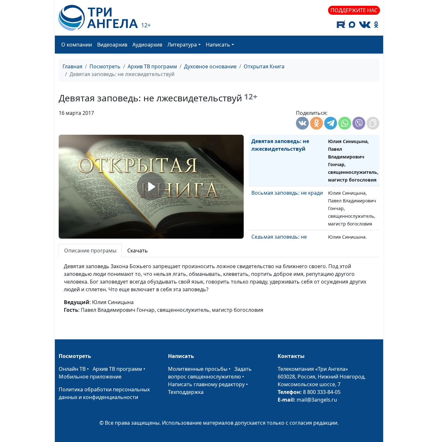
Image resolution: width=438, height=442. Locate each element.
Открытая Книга (264, 66)
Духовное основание (210, 66)
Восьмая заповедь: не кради (287, 192)
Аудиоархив (147, 44)
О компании (76, 44)
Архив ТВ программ (152, 66)
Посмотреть (105, 66)
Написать (218, 44)
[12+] (98, 17)
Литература (182, 44)
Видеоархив (112, 44)
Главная (72, 66)
